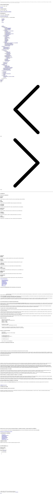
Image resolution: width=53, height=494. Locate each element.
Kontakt (3, 20)
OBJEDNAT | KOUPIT (9, 431)
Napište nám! (4, 450)
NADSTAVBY (4, 285)
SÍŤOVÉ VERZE (4, 284)
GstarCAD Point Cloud (5, 437)
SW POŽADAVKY (4, 282)
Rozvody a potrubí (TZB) (5, 439)
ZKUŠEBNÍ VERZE (1, 80)
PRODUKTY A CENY (3, 431)
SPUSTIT (1, 7)
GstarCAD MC (4, 438)
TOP (1, 493)
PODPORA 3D (4, 281)
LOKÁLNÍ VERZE (4, 283)
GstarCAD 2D (3, 434)
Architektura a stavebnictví (5, 435)
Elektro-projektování (4, 436)
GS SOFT (3, 18)
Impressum (3, 19)
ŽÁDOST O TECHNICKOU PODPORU (5, 11)
